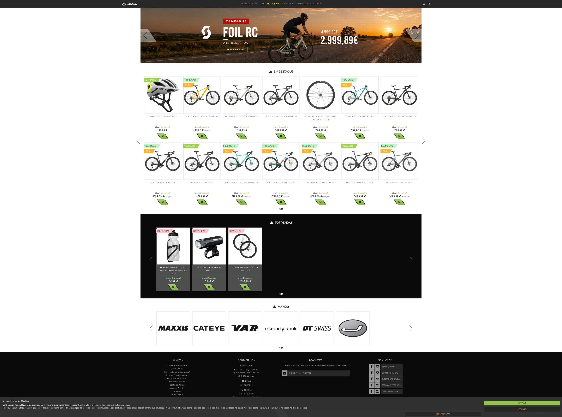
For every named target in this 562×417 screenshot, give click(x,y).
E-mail (248, 381)
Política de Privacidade (176, 378)
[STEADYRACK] (281, 328)
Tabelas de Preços (176, 385)
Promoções (260, 4)
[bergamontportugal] (372, 385)
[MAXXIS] (173, 328)
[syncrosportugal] (372, 379)
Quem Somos (177, 369)
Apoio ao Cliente (176, 388)
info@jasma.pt (246, 385)
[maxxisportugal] (372, 391)
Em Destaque (283, 71)
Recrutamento (177, 394)
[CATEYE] (209, 328)
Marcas (302, 4)
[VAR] (245, 328)
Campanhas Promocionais (176, 365)
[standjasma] (372, 367)
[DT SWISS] (317, 328)
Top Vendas (283, 223)
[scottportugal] (372, 373)
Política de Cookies (177, 381)
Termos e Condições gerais (177, 375)
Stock (157, 127)
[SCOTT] (396, 326)
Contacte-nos (314, 4)
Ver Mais (162, 136)
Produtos (245, 4)
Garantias (177, 391)
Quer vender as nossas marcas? (177, 372)
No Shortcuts (274, 4)
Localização (247, 365)
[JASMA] (353, 328)
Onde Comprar (289, 4)
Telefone (248, 390)
